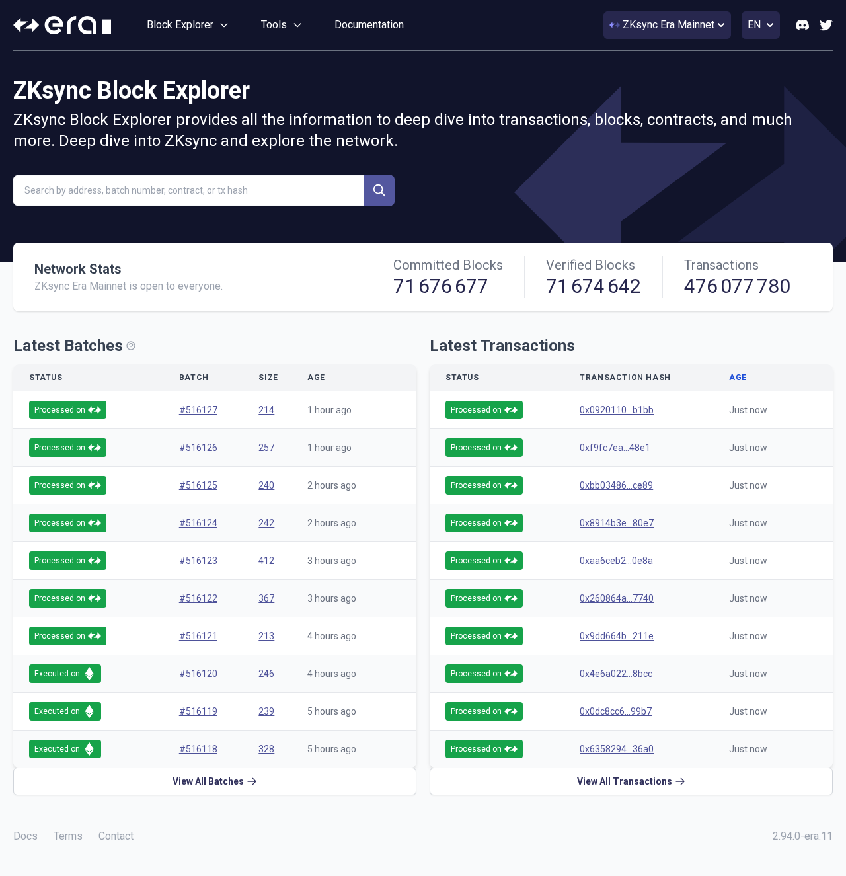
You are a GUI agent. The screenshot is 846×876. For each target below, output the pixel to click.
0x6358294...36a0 (617, 749)
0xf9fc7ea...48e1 (615, 447)
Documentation (369, 25)
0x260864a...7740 (617, 598)
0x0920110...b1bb (617, 410)
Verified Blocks (590, 265)
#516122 (198, 598)
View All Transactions (624, 781)
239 (266, 711)
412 (266, 560)
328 (266, 749)
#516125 (198, 485)
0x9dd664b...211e (617, 636)
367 (266, 598)
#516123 (198, 560)
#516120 (198, 673)
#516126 (198, 447)
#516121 (198, 636)
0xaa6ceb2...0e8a (616, 560)
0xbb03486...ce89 (616, 485)
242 (266, 523)
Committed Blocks (448, 265)
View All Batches (208, 781)
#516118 (198, 749)
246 (266, 673)
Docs (25, 836)
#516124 (198, 523)
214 (266, 410)
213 (266, 636)
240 (266, 485)
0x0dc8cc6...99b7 (616, 711)
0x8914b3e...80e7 (617, 523)
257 (266, 447)
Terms (68, 836)
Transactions (721, 265)
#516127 (198, 410)
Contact (116, 836)
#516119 (198, 711)
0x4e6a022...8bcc (616, 673)
